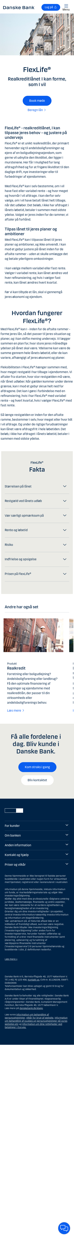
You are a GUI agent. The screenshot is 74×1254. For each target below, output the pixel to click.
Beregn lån (35, 110)
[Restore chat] (64, 1228)
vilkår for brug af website (39, 1017)
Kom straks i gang (37, 767)
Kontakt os (33, 979)
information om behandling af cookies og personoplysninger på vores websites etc (36, 1021)
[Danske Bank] (18, 7)
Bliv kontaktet (37, 780)
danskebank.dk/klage (31, 1008)
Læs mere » (11, 959)
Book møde (37, 101)
